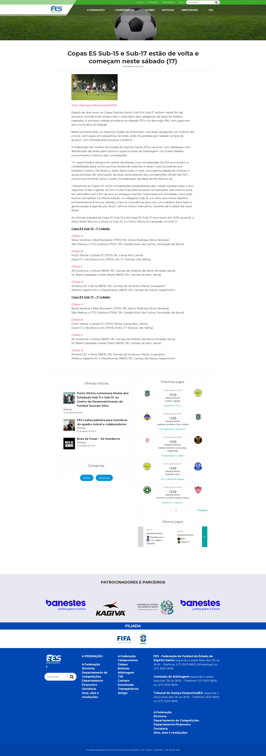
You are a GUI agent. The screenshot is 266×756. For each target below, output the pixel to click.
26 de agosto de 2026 (172, 390)
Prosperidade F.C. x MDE (172, 456)
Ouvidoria (89, 688)
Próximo (202, 510)
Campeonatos (125, 9)
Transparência (168, 2)
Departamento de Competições (176, 720)
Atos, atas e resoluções (170, 732)
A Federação (91, 664)
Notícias (168, 9)
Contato (140, 2)
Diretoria (88, 668)
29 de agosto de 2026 (172, 414)
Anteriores (144, 510)
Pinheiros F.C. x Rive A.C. (172, 503)
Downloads (152, 2)
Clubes (150, 9)
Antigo (182, 2)
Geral (86, 477)
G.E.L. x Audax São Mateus (172, 479)
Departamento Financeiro (172, 724)
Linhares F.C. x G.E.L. (173, 406)
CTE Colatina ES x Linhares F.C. (172, 429)
